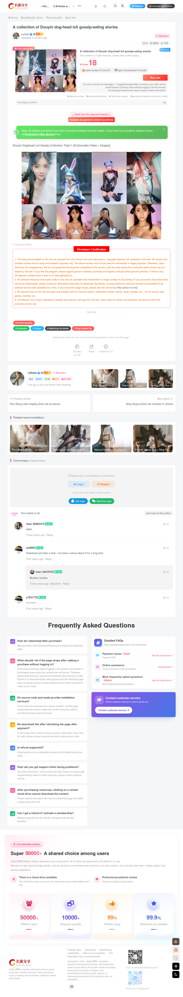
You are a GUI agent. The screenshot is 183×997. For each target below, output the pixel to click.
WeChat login (104, 501)
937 (40, 378)
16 (48, 378)
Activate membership (162, 6)
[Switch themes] (175, 974)
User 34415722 (45, 572)
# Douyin (37, 328)
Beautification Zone (32, 17)
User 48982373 (35, 524)
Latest (14, 513)
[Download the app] (175, 966)
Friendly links (74, 949)
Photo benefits (54, 17)
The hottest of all (30, 513)
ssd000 (30, 548)
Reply (50, 535)
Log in (111, 84)
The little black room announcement (90, 954)
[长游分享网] (20, 962)
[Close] (164, 129)
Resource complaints (94, 953)
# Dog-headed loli (83, 328)
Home (14, 17)
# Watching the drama (58, 328)
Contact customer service (112, 710)
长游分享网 (91, 961)
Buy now (155, 77)
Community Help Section (40, 134)
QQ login (80, 501)
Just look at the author (158, 513)
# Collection (21, 328)
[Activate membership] (175, 941)
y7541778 (32, 597)
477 (57, 378)
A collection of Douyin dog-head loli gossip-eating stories (65, 27)
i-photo (25, 34)
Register (105, 484)
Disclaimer (90, 949)
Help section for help (127, 287)
